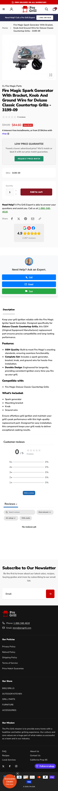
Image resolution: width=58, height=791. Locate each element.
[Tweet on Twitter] (18, 218)
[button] (4, 9)
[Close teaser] (17, 773)
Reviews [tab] (11, 504)
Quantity (9, 186)
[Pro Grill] (9, 616)
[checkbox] (25, 518)
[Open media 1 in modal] (29, 57)
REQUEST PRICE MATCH (29, 159)
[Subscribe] (50, 594)
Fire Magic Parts (12, 86)
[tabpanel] (29, 533)
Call (31, 277)
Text (31, 291)
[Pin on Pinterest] (25, 218)
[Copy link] (39, 218)
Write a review (29, 493)
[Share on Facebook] (12, 218)
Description (9, 309)
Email (30, 284)
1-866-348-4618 (45, 18)
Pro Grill (32, 787)
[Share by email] (32, 219)
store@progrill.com (22, 627)
